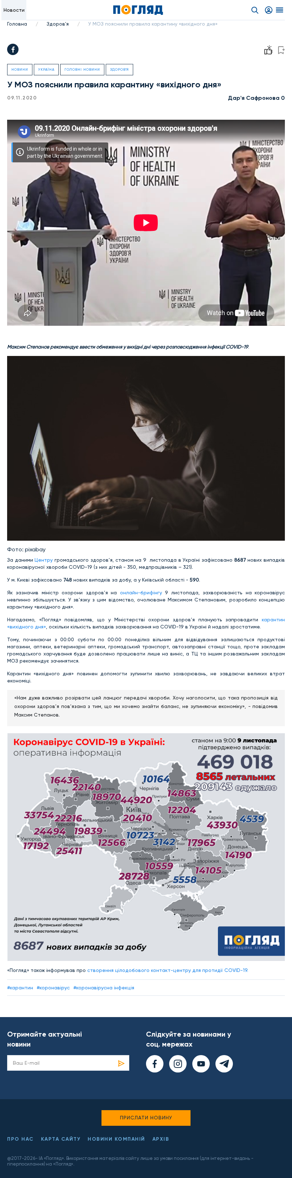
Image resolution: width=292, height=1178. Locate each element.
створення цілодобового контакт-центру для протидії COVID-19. (167, 970)
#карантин (20, 987)
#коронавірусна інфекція (103, 987)
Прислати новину (146, 1117)
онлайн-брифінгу (141, 592)
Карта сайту (61, 1139)
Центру (44, 560)
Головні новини (82, 69)
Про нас (20, 1139)
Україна (46, 69)
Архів (161, 1139)
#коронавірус (53, 987)
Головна (17, 24)
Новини (19, 69)
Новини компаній (116, 1139)
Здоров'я (58, 24)
